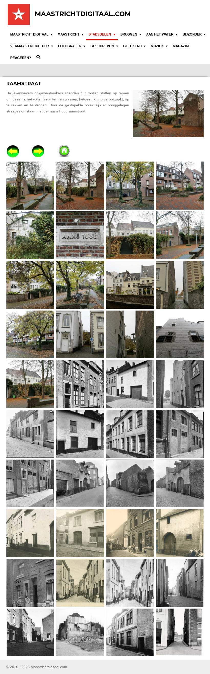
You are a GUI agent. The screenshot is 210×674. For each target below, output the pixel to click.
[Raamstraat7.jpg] (130, 235)
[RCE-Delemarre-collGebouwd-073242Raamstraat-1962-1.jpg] (179, 434)
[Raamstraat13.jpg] (30, 334)
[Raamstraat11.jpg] (130, 285)
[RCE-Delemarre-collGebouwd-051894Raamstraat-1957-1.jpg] (130, 384)
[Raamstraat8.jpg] (179, 235)
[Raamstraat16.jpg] (179, 334)
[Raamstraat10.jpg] (80, 285)
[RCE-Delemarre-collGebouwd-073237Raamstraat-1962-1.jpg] (80, 434)
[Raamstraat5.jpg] (30, 235)
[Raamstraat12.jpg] (179, 285)
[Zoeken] (38, 57)
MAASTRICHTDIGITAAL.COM (83, 14)
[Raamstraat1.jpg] (30, 185)
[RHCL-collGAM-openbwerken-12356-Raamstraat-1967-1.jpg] (80, 632)
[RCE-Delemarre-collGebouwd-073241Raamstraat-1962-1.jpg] (130, 434)
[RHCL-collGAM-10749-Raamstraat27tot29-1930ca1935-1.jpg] (80, 533)
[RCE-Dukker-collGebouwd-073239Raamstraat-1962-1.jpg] (130, 483)
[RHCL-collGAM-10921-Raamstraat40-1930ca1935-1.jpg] (130, 533)
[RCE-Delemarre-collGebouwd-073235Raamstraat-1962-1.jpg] (30, 434)
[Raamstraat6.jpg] (80, 235)
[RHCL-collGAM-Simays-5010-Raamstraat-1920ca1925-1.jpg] (130, 632)
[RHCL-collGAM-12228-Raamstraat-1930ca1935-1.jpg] (80, 583)
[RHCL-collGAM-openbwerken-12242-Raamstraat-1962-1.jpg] (30, 632)
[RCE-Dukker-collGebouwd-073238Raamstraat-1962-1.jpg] (80, 483)
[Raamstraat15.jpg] (130, 334)
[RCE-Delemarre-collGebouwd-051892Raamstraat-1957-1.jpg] (80, 384)
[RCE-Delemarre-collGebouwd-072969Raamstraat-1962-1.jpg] (179, 384)
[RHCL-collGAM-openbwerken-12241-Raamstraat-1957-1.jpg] (179, 583)
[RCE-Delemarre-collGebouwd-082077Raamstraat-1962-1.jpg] (30, 483)
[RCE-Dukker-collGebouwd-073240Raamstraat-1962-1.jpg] (179, 483)
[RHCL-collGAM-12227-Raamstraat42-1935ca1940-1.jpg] (30, 583)
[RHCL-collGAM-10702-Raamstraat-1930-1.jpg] (30, 533)
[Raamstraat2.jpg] (130, 185)
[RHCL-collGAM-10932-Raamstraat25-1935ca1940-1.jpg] (179, 533)
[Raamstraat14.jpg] (80, 334)
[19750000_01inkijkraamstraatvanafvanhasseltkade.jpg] (179, 632)
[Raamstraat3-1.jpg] (80, 185)
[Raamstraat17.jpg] (30, 384)
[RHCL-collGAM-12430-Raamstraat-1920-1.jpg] (130, 583)
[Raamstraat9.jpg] (30, 285)
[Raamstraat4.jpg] (179, 185)
